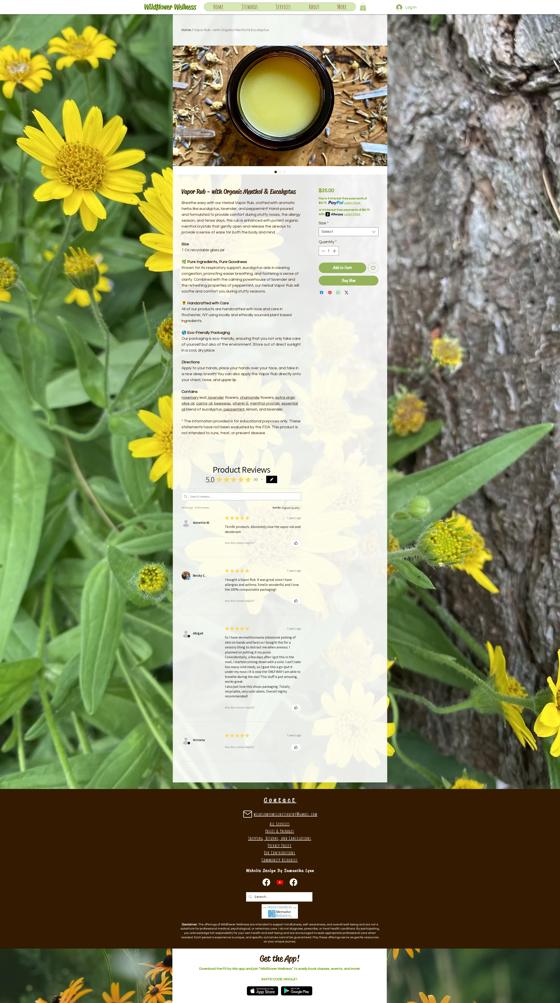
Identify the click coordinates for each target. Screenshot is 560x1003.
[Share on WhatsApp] (338, 292)
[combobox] (348, 231)
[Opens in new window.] (189, 578)
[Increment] (334, 250)
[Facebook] (293, 882)
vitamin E (240, 403)
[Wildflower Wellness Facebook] (266, 882)
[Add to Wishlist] (373, 268)
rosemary (190, 397)
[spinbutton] (328, 250)
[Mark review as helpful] (296, 543)
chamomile (249, 397)
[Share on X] (346, 292)
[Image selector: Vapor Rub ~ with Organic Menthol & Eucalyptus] (275, 172)
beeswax (222, 403)
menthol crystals (265, 403)
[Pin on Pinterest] (329, 292)
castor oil (204, 403)
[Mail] (247, 814)
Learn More (352, 202)
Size (324, 223)
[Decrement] (322, 250)
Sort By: (277, 507)
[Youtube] (280, 882)
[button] (282, 7)
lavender (215, 397)
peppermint (234, 409)
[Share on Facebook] (321, 292)
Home (186, 30)
